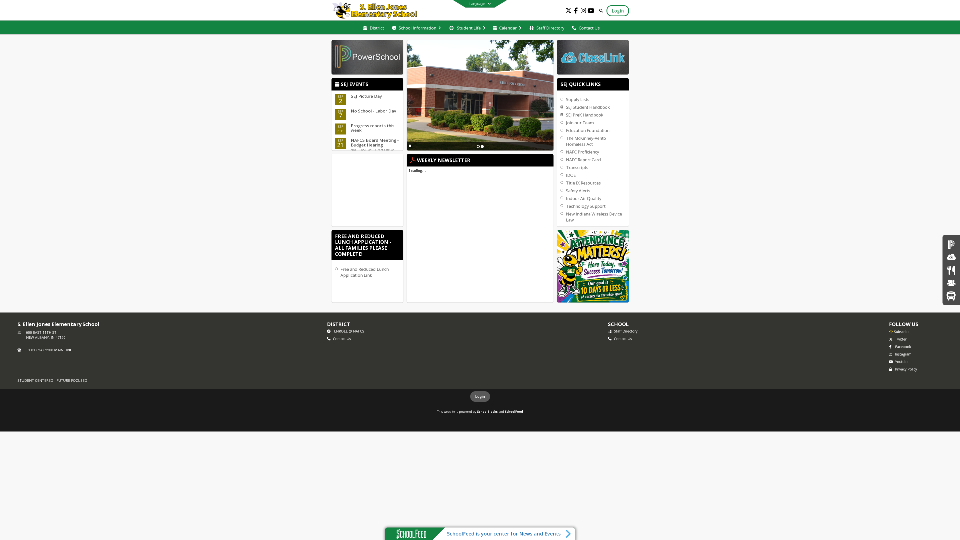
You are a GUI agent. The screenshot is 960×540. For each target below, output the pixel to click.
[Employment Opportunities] (951, 283)
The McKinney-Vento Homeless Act (586, 141)
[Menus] (951, 270)
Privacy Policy (906, 369)
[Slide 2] (482, 146)
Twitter (900, 339)
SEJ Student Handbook (588, 107)
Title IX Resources (583, 183)
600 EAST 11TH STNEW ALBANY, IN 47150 (46, 335)
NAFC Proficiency (582, 152)
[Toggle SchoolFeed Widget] (568, 533)
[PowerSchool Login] (951, 244)
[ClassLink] (951, 257)
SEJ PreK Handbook (584, 115)
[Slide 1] (478, 146)
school (618, 324)
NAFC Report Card (583, 159)
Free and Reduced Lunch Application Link (364, 272)
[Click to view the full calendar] (338, 84)
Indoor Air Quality (583, 198)
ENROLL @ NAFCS (349, 331)
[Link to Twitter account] (568, 11)
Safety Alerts (578, 191)
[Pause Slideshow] (410, 146)
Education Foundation (588, 130)
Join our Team (580, 123)
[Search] (600, 10)
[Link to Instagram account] (583, 11)
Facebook (903, 346)
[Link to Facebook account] (576, 11)
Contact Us (342, 338)
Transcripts (577, 167)
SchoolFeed (514, 412)
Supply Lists (577, 99)
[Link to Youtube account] (591, 11)
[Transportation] (951, 296)
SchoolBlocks (487, 412)
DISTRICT (338, 324)
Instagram (903, 354)
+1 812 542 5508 (39, 350)
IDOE (571, 175)
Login (480, 396)
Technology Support (586, 206)
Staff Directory (626, 331)
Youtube (901, 361)
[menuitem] (373, 27)
